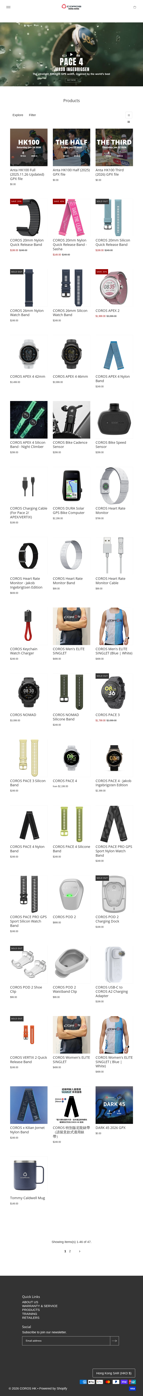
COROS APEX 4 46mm (70, 376)
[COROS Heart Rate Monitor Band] (71, 556)
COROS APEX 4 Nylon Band (113, 378)
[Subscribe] (114, 1340)
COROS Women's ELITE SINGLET (71, 1059)
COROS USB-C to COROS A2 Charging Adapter (112, 991)
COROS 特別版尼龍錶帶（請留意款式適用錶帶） (71, 1132)
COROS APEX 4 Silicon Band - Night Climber (27, 444)
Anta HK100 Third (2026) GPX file (110, 172)
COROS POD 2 (64, 916)
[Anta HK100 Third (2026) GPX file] (114, 147)
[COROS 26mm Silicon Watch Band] (71, 288)
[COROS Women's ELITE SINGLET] (71, 1035)
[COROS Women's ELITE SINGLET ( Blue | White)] (114, 1035)
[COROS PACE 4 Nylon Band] (29, 824)
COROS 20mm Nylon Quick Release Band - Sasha (70, 244)
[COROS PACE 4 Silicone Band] (71, 824)
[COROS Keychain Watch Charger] (29, 626)
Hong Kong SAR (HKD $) (113, 1373)
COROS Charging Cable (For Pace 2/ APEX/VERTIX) (28, 512)
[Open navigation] (8, 7)
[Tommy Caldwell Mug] (29, 1175)
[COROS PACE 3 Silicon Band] (29, 758)
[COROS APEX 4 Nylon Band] (114, 354)
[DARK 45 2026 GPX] (114, 1105)
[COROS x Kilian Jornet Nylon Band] (29, 1105)
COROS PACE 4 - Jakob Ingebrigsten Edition (113, 782)
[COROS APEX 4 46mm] (71, 354)
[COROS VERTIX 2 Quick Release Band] (29, 1035)
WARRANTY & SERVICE (40, 1306)
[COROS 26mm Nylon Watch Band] (29, 288)
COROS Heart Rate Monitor (110, 510)
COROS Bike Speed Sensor (111, 444)
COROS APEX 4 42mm (27, 376)
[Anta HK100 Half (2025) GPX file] (71, 147)
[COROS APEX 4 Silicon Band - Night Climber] (29, 420)
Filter (32, 115)
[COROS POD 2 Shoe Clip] (29, 964)
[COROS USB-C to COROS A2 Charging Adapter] (114, 964)
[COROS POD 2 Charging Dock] (114, 894)
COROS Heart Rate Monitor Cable (110, 580)
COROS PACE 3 (108, 714)
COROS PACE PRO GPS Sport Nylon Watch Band (114, 851)
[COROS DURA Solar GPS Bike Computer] (71, 486)
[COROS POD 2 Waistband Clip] (71, 964)
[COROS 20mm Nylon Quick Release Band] (29, 217)
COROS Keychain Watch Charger (23, 651)
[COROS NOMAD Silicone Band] (71, 692)
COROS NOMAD (23, 714)
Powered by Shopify (53, 1388)
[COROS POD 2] (71, 894)
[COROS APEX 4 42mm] (29, 354)
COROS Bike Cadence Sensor (70, 444)
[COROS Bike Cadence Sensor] (71, 420)
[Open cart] (135, 7)
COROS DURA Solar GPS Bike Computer (69, 510)
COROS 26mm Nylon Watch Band (27, 312)
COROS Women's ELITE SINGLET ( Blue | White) (114, 1062)
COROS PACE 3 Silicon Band (28, 782)
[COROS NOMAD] (29, 692)
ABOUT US (30, 1302)
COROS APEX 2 (107, 310)
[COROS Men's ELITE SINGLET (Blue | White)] (114, 626)
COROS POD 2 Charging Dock (107, 919)
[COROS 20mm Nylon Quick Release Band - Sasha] (71, 217)
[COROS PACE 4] (71, 758)
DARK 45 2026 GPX (111, 1127)
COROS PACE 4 (65, 780)
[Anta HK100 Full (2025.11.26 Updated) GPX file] (29, 147)
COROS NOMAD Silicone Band (66, 716)
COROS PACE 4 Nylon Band (27, 848)
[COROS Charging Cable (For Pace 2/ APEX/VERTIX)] (29, 486)
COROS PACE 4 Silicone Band (71, 848)
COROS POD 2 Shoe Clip (26, 989)
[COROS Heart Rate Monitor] (114, 486)
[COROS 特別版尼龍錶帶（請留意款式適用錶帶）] (71, 1105)
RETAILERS (30, 1317)
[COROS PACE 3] (114, 692)
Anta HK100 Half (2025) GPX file (71, 172)
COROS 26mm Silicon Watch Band (70, 312)
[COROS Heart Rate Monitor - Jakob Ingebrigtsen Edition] (29, 556)
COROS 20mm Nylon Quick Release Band (27, 242)
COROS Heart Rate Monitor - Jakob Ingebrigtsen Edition (26, 583)
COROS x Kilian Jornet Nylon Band (27, 1129)
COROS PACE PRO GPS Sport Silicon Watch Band (28, 921)
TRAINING (29, 1314)
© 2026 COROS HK (23, 1388)
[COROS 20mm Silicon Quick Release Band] (114, 217)
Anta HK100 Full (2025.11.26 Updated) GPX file (27, 174)
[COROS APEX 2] (114, 288)
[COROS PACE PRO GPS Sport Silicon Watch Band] (29, 894)
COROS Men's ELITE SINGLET (69, 651)
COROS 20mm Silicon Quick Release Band (113, 242)
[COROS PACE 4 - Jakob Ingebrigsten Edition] (114, 758)
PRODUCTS (31, 1310)
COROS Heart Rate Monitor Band (68, 580)
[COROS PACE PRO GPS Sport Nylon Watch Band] (114, 824)
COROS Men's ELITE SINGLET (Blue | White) (114, 651)
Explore (18, 115)
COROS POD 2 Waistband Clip (65, 989)
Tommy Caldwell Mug (27, 1197)
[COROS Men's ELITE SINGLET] (71, 626)
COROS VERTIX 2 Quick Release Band (28, 1059)
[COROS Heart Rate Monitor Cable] (114, 556)
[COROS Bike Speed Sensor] (114, 420)
